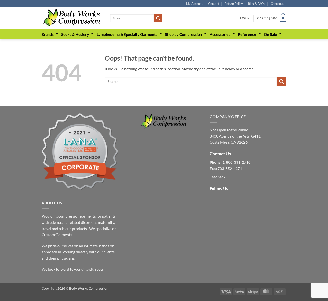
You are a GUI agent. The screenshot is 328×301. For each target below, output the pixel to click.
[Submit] (158, 18)
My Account (194, 4)
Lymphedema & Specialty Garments (127, 34)
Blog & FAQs (256, 4)
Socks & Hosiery (75, 34)
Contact (213, 4)
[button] (245, 18)
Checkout (277, 4)
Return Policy (234, 4)
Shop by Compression (183, 34)
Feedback (217, 177)
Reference (247, 34)
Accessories (220, 34)
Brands (48, 34)
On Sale (270, 34)
